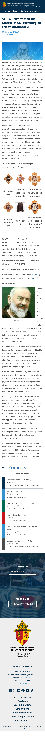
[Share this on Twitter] (14, 467)
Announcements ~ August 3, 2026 (21, 541)
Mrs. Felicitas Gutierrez (16, 515)
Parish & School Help (22, 571)
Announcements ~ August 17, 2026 (21, 480)
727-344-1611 (26, 677)
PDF (33, 274)
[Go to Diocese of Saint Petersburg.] (3, 11)
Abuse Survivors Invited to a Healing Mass (22, 528)
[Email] (18, 467)
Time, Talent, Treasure (22, 604)
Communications (14, 535)
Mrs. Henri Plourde (14, 491)
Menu (38, 6)
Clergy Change (13, 509)
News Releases (24, 535)
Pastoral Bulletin (34, 485)
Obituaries (12, 497)
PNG (31, 278)
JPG (37, 274)
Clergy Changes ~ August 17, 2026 (21, 503)
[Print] (21, 467)
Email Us (22, 683)
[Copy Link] (25, 467)
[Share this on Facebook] (10, 467)
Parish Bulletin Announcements (18, 485)
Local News (9, 35)
